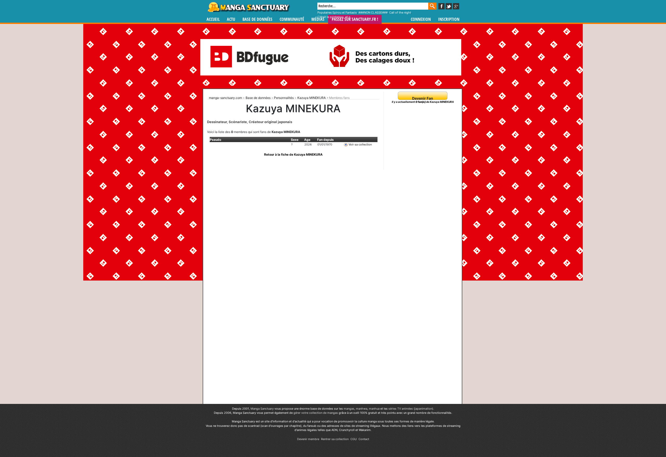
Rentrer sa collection (335, 439)
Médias (317, 19)
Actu (231, 19)
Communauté (292, 19)
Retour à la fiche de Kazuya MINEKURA (293, 154)
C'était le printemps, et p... (335, 17)
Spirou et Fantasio (344, 12)
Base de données (257, 19)
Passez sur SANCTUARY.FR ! (355, 19)
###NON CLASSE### (373, 12)
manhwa (361, 408)
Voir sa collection (360, 144)
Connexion (421, 19)
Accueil (213, 19)
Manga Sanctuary (262, 408)
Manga (248, 7)
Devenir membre (308, 439)
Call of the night (400, 12)
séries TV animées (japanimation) (410, 408)
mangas (349, 408)
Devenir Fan (422, 98)
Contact (363, 439)
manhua (374, 408)
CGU (353, 439)
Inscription (448, 19)
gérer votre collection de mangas (315, 413)
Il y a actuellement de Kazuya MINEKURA (423, 101)
